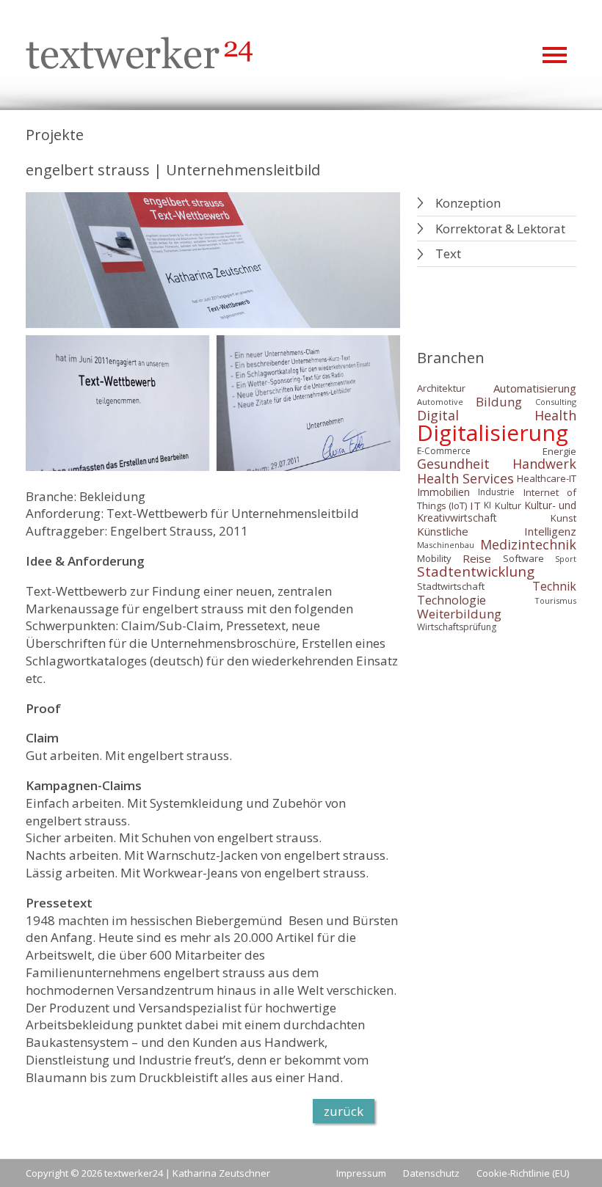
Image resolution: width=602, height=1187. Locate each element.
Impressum (361, 1173)
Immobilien (443, 493)
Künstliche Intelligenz (497, 531)
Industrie (496, 492)
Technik (554, 587)
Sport (565, 558)
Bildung (499, 401)
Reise (477, 558)
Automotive (440, 401)
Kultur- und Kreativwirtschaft (497, 511)
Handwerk (544, 464)
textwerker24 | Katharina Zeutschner (187, 1173)
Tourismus (555, 600)
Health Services (465, 478)
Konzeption (468, 202)
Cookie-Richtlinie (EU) (522, 1173)
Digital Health (497, 415)
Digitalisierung (492, 432)
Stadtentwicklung (475, 571)
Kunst (563, 518)
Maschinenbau (445, 544)
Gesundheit (453, 464)
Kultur (508, 504)
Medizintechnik (528, 544)
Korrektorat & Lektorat (500, 228)
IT (475, 504)
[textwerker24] (139, 55)
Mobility (434, 558)
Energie (559, 451)
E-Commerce (444, 451)
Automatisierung (534, 388)
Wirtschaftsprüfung (456, 627)
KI (487, 505)
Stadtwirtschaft (451, 586)
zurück (343, 1111)
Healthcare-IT (546, 478)
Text (448, 253)
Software (523, 558)
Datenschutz (431, 1173)
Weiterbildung (459, 613)
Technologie (451, 600)
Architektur (441, 388)
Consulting (555, 401)
